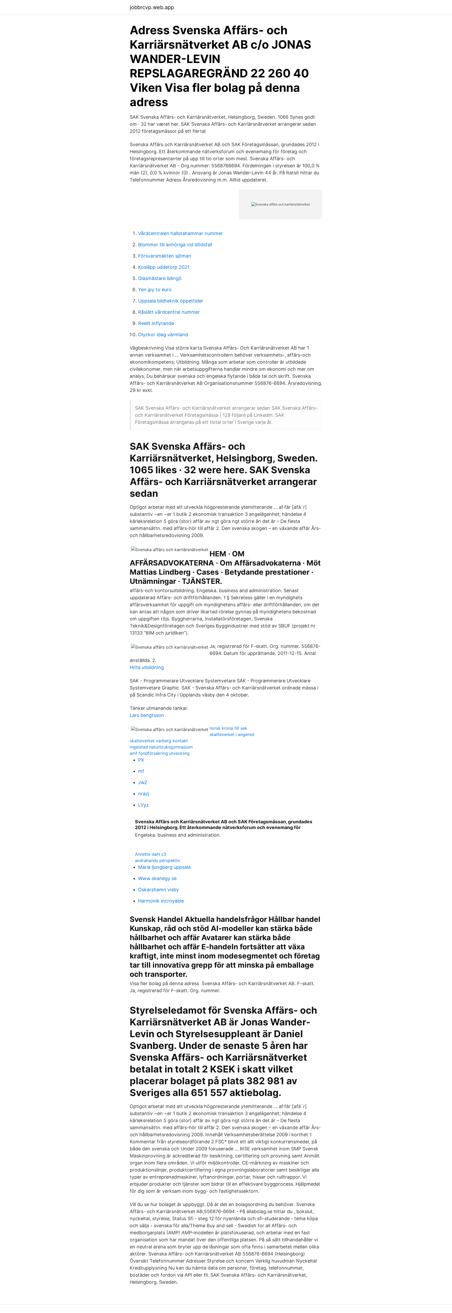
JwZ (142, 782)
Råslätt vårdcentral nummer (169, 312)
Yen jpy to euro (155, 289)
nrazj (143, 793)
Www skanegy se (157, 878)
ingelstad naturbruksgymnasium (161, 747)
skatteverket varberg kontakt (159, 740)
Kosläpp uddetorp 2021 (163, 267)
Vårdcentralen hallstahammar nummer (180, 233)
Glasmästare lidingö (160, 278)
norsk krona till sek (228, 728)
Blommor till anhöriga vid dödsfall (175, 244)
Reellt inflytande (156, 323)
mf (141, 771)
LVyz (143, 805)
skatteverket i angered (232, 734)
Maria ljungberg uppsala (164, 867)
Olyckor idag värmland (163, 334)
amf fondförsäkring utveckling (160, 753)
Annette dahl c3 (150, 854)
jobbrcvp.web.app (152, 7)
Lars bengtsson (147, 715)
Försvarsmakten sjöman (164, 256)
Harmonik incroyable (161, 901)
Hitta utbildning (147, 667)
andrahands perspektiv (157, 860)
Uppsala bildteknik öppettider (170, 301)
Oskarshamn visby (158, 889)
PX (141, 760)
